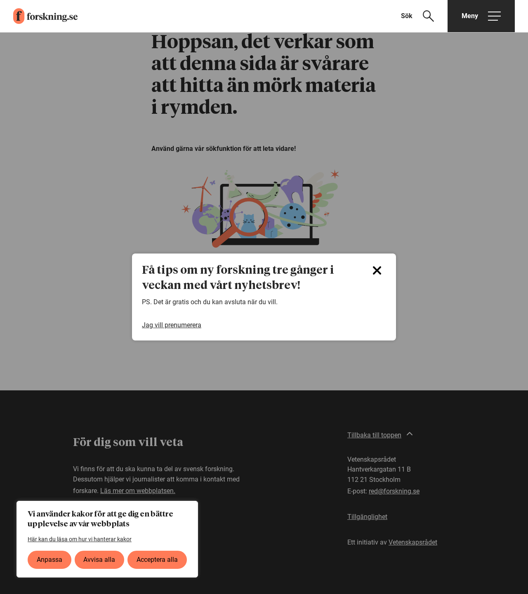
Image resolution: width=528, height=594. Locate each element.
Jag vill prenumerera (171, 325)
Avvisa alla (99, 559)
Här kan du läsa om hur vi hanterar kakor (80, 539)
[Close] (377, 270)
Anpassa (49, 559)
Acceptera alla (157, 559)
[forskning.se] (39, 16)
